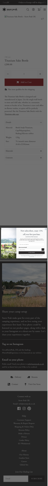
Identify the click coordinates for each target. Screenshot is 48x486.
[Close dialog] (46, 229)
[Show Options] (43, 249)
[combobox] (30, 249)
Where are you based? (23, 247)
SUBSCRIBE (31, 252)
